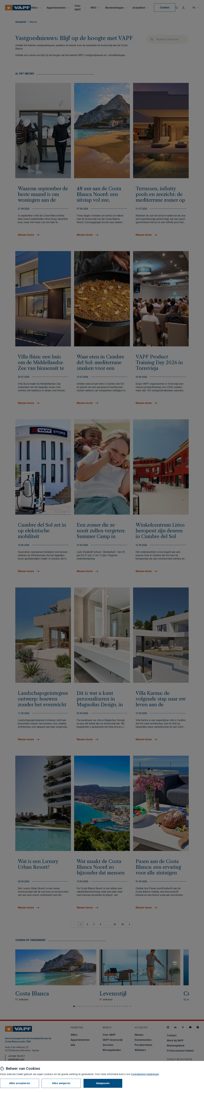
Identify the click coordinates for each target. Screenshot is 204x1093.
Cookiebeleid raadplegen (145, 1074)
